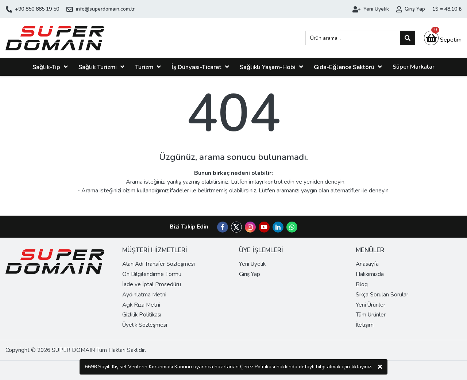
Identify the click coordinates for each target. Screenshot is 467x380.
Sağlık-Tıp (46, 67)
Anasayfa (367, 264)
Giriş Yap (249, 274)
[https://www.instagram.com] (250, 227)
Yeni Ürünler (370, 304)
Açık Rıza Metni (141, 304)
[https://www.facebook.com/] (222, 227)
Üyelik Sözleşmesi (144, 325)
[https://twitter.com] (236, 230)
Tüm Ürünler (371, 314)
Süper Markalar (414, 66)
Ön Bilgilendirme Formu (151, 274)
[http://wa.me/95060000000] (291, 227)
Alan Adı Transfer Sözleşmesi (158, 264)
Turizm (144, 67)
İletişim (365, 325)
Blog (362, 284)
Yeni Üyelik (252, 264)
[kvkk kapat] (380, 367)
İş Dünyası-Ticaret (196, 67)
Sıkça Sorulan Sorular (382, 294)
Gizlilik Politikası (141, 314)
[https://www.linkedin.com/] (278, 227)
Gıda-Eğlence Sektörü (344, 67)
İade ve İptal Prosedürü (151, 284)
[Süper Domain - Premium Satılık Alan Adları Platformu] (54, 38)
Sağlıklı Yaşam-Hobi (268, 67)
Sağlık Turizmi (97, 67)
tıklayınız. (361, 366)
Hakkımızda (370, 274)
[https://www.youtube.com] (264, 227)
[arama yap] (407, 38)
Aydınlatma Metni (144, 294)
